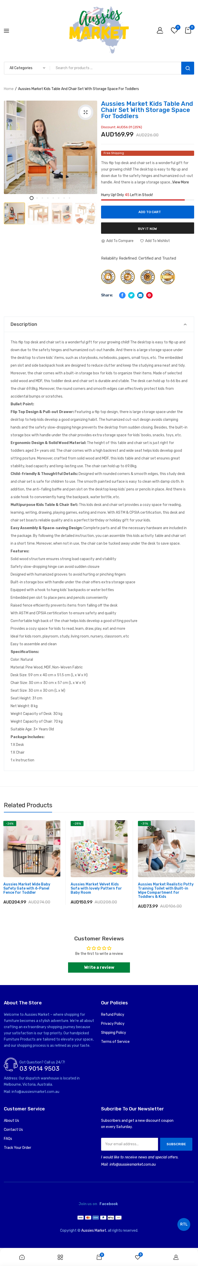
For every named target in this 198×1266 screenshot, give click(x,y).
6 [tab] (58, 198)
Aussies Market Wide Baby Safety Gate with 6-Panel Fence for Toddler (26, 888)
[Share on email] (140, 295)
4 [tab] (47, 198)
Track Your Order (17, 1148)
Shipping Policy (113, 1032)
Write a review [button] (99, 967)
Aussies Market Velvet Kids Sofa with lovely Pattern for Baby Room (96, 888)
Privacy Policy (113, 1023)
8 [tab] (69, 198)
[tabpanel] (50, 147)
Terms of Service (115, 1041)
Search (187, 68)
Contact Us (13, 1129)
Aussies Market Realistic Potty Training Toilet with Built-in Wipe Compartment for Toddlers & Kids (166, 890)
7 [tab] (64, 198)
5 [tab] (53, 198)
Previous (14, 205)
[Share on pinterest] (149, 295)
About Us (11, 1120)
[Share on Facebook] (122, 295)
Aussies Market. (94, 1230)
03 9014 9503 (39, 1068)
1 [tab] (31, 198)
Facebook (109, 1204)
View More (180, 182)
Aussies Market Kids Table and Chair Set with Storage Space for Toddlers (147, 110)
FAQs (8, 1138)
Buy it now (147, 229)
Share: (107, 295)
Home (9, 89)
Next (88, 205)
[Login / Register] (161, 30)
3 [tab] (42, 198)
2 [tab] (37, 198)
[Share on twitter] (131, 295)
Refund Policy (112, 1014)
